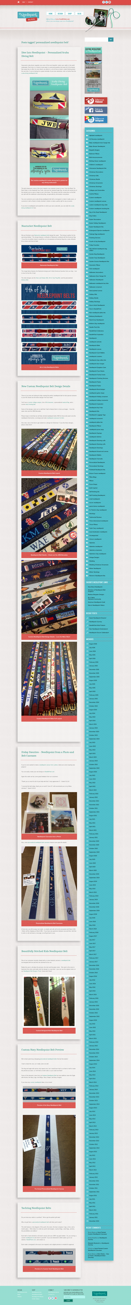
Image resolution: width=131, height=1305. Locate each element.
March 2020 (93, 870)
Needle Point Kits (94, 327)
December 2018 (94, 903)
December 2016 (94, 965)
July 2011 (92, 1199)
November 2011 (94, 1184)
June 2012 (92, 1159)
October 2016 (93, 972)
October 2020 (93, 848)
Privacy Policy (99, 1302)
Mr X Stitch (91, 597)
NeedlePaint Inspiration (96, 334)
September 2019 (94, 877)
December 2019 (94, 874)
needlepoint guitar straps (96, 393)
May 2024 (92, 717)
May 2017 (92, 947)
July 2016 (92, 980)
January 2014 (93, 1089)
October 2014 (93, 1056)
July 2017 (92, 940)
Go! (111, 39)
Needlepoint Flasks (95, 382)
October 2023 (93, 735)
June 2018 (92, 921)
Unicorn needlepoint (95, 539)
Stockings (92, 513)
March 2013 (93, 1126)
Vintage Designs (94, 557)
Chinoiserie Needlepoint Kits (97, 168)
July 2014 (92, 1067)
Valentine (92, 543)
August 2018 (93, 914)
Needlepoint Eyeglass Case (97, 367)
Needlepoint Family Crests (97, 374)
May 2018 (92, 925)
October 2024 (93, 706)
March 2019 (93, 892)
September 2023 (94, 739)
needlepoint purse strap (96, 429)
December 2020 (94, 841)
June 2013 (92, 1115)
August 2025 (93, 680)
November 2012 (94, 1140)
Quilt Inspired (93, 488)
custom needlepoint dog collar (98, 205)
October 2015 (93, 1013)
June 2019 (92, 885)
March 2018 (93, 929)
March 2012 (93, 1170)
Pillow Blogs (92, 477)
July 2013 (92, 1111)
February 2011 (93, 1214)
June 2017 (92, 943)
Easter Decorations (95, 219)
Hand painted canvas (95, 290)
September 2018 (94, 910)
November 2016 (94, 969)
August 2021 (93, 815)
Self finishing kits (94, 491)
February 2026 (93, 662)
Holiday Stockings (94, 301)
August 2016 (93, 976)
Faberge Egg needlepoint (97, 234)
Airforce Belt (24, 280)
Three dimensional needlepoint (98, 521)
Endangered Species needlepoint (99, 230)
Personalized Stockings (96, 466)
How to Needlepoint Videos (96, 605)
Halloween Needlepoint (96, 279)
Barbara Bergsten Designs (96, 594)
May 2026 (92, 655)
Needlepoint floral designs (97, 389)
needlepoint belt (66, 960)
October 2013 (93, 1100)
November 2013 (94, 1097)
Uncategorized (93, 535)
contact (30, 2)
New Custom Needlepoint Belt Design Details (45, 386)
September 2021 (94, 812)
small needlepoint (94, 499)
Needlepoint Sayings (95, 433)
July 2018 (92, 918)
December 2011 (94, 1181)
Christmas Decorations (96, 172)
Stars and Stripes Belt (42, 278)
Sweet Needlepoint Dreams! (97, 618)
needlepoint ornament (96, 418)
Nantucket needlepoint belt (41, 235)
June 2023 (92, 746)
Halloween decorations (96, 272)
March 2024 (93, 724)
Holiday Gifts (93, 294)
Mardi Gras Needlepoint (96, 320)
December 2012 (94, 1137)
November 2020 (94, 845)
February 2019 (93, 896)
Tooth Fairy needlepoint (96, 528)
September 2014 (94, 1060)
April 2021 (92, 826)
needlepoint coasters (95, 356)
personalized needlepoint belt (41, 1222)
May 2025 (92, 688)
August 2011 (93, 1195)
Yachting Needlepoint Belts (36, 1208)
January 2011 (93, 1217)
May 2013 (92, 1119)
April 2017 (92, 950)
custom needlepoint (35, 1082)
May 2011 (92, 1203)
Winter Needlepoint (95, 568)
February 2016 (93, 998)
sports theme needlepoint (97, 506)
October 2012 (93, 1144)
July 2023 (92, 742)
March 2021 (93, 830)
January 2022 (93, 797)
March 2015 (93, 1038)
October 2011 (93, 1188)
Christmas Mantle (94, 179)
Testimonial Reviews (95, 517)
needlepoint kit (30, 1237)
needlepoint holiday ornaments (98, 400)
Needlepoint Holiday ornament (98, 396)
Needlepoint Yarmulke (96, 459)
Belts (19, 1294)
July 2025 (92, 684)
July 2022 (92, 775)
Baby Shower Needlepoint (97, 146)
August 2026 (93, 644)
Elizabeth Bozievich (94, 1243)
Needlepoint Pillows (95, 426)
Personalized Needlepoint (97, 462)
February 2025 (93, 695)
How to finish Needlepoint (97, 305)
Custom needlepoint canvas (97, 201)
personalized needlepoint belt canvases (39, 842)
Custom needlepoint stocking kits (99, 208)
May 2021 (92, 823)
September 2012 (94, 1148)
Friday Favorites (94, 245)
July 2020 (92, 859)
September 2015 (94, 1016)
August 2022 (93, 771)
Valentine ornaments (95, 550)
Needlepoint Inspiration (96, 404)
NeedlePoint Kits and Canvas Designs (28, 17)
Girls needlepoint (94, 268)
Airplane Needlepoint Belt (49, 1075)
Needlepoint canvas (95, 349)
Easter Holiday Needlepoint (97, 223)
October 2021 (93, 808)
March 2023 (93, 757)
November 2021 (94, 804)
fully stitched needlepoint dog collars (98, 249)
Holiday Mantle (93, 298)
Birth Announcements (95, 157)
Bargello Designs (94, 150)
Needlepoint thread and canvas (98, 451)
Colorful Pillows (93, 194)
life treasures (49, 402)
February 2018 (93, 932)
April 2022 (92, 786)
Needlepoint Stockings (96, 448)
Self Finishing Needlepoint (97, 495)
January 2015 (93, 1045)
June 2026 (92, 651)
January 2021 (93, 837)
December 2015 (94, 1005)
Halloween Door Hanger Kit (97, 276)
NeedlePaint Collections (96, 331)
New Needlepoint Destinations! (98, 629)
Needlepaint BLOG (53, 1292)
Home (18, 2)
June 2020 (92, 863)
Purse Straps (93, 484)
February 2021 (93, 834)
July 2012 (92, 1155)
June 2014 (92, 1071)
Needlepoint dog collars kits (97, 360)
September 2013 (94, 1104)
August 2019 (93, 881)
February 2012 (93, 1173)
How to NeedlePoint (95, 309)
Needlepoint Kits (94, 411)
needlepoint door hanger (96, 363)
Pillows (91, 480)
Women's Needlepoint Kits (97, 575)
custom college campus (34, 402)
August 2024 (93, 709)
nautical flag (65, 402)
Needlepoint (93, 338)
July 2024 (92, 713)
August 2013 (93, 1108)
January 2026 (93, 666)
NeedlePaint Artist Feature (97, 625)
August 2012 (93, 1151)
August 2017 (93, 936)
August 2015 (93, 1020)
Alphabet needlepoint (95, 135)
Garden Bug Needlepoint (96, 254)
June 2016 (92, 983)
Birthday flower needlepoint (97, 161)
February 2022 (93, 793)
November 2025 (94, 673)
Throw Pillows (93, 524)
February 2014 (93, 1086)
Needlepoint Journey (95, 621)
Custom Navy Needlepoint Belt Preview (42, 1049)
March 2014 (93, 1082)
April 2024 (92, 720)
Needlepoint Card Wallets (97, 353)
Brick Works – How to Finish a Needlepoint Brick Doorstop (98, 1255)
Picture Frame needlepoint (97, 473)
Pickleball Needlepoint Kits (97, 469)
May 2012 (92, 1162)
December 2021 (94, 801)
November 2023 (94, 731)
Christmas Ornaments (96, 183)
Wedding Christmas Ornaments (98, 565)
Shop (70, 13)
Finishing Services (94, 237)
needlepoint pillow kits (96, 422)
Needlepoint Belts (94, 345)
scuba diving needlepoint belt (29, 73)
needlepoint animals (95, 342)
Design (60, 13)
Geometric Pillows (94, 265)
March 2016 (93, 994)
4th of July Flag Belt (54, 278)
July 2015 (92, 1024)
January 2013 (93, 1133)
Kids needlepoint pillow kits (97, 312)
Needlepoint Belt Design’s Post (32, 971)
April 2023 (92, 753)
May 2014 (92, 1075)
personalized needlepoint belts (48, 1059)
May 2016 (92, 987)
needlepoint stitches (95, 437)
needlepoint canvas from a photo (49, 765)
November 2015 (94, 1009)
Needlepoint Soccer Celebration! (99, 632)
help (23, 2)
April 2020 (92, 866)
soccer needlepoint (95, 502)
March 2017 (93, 954)
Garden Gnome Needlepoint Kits (99, 261)
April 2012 (92, 1166)
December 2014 (94, 1049)
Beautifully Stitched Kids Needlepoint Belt (44, 951)
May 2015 (92, 1031)
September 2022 (94, 768)
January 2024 (93, 728)
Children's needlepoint (96, 164)
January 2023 (93, 760)
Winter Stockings (94, 572)
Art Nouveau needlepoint (96, 139)
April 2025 (92, 691)
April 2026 (92, 658)
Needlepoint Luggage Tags (97, 415)
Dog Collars (92, 216)
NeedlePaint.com (49, 771)
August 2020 (93, 855)
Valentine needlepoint (95, 546)
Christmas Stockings (95, 186)
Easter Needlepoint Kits (96, 227)
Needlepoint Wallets (95, 455)
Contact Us (51, 1294)
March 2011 (92, 1210)
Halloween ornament (95, 287)
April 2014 (92, 1078)
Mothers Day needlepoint (97, 323)
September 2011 (94, 1192)
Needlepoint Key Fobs (96, 407)
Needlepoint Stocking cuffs (97, 440)
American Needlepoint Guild (96, 602)
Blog (79, 13)
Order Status (35, 1299)
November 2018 (94, 907)
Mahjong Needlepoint (95, 316)
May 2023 (92, 750)
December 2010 (94, 1221)
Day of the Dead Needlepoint (98, 212)
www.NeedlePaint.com (63, 19)
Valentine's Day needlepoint (97, 554)
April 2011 (92, 1206)
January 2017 (93, 961)
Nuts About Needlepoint (95, 587)
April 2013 (92, 1122)
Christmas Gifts (94, 175)
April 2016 (92, 991)
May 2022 (92, 782)
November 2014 (94, 1053)
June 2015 (92, 1027)
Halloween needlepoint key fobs (99, 283)
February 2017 (93, 958)
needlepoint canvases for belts (55, 418)
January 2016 (93, 1002)
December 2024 (94, 702)
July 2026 (92, 647)
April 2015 (92, 1034)
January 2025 (93, 698)
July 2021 (92, 819)
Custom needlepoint (95, 197)
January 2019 (93, 899)
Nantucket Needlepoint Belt (36, 225)
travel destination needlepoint (98, 532)
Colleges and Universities (97, 190)
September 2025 (94, 677)
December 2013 (94, 1093)
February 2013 (93, 1129)
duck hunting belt (30, 404)
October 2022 (93, 764)
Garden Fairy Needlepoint (97, 258)
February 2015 (93, 1042)
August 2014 (93, 1064)
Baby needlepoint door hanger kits (99, 142)
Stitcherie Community (94, 599)
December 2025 (94, 669)
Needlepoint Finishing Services (98, 378)
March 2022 (93, 790)
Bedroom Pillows (94, 153)
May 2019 (92, 888)
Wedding (92, 561)
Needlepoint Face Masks (96, 371)
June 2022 (92, 779)
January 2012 (93, 1177)
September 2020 (94, 852)
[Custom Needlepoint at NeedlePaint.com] (93, 93)
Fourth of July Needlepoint (97, 241)
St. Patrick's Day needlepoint (98, 510)
